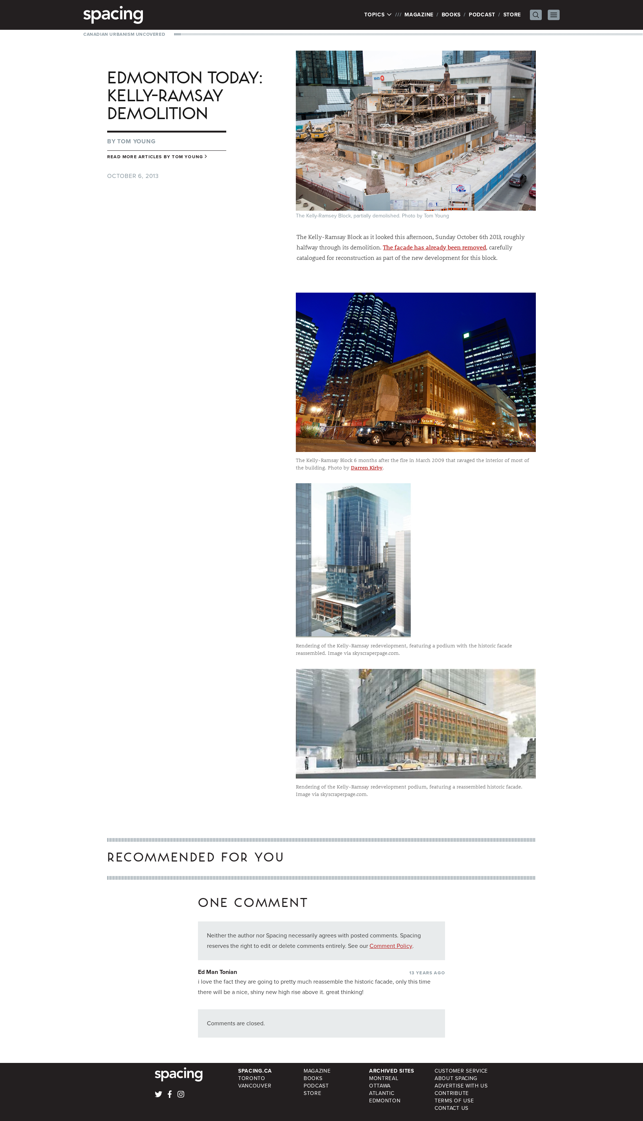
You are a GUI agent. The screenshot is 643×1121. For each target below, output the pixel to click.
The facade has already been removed (434, 247)
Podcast (482, 15)
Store (512, 15)
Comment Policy (391, 946)
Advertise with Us (461, 1086)
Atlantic (381, 1093)
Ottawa (380, 1086)
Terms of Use (454, 1101)
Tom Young (136, 141)
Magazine (419, 15)
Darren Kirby (367, 467)
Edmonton (385, 1101)
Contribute (452, 1093)
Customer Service (461, 1071)
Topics (375, 15)
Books (451, 15)
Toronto (251, 1078)
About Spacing (456, 1078)
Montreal (384, 1078)
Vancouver (254, 1086)
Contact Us (451, 1108)
